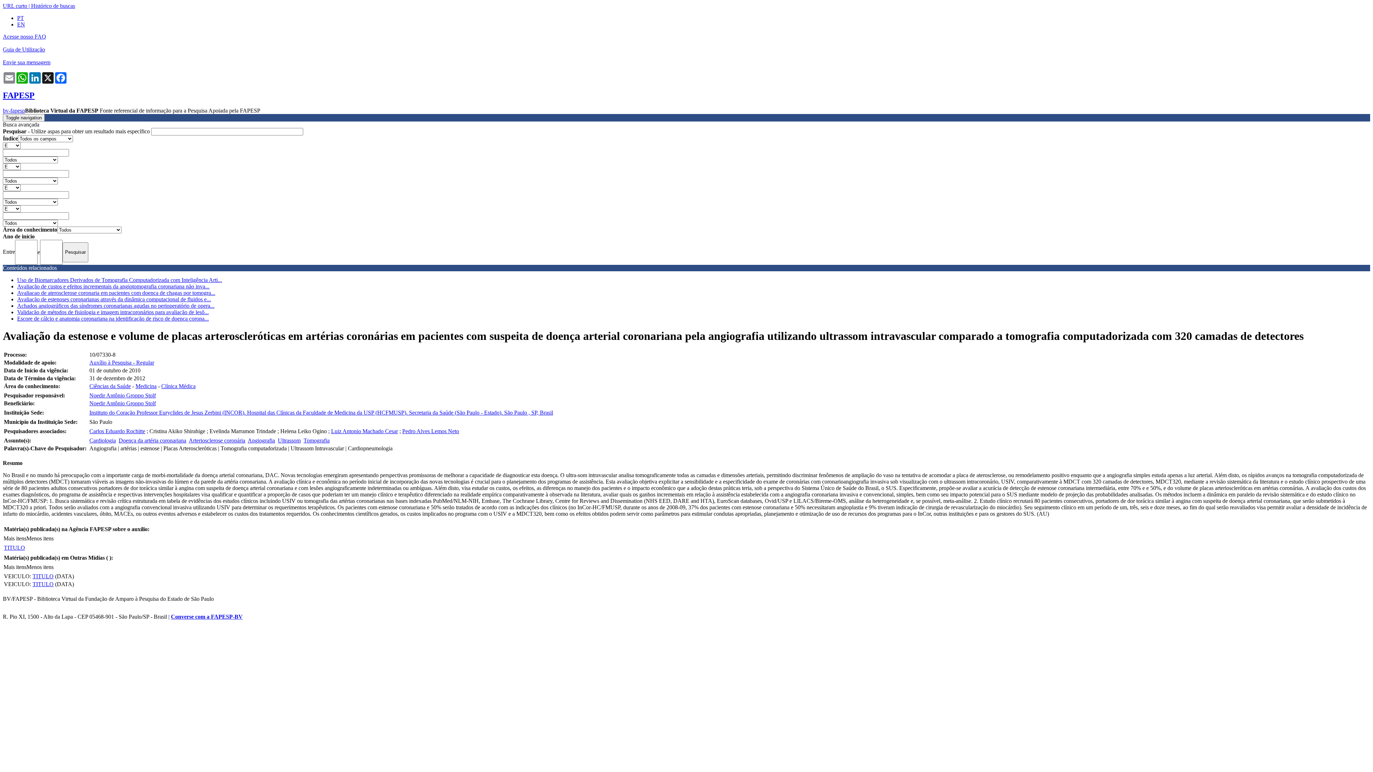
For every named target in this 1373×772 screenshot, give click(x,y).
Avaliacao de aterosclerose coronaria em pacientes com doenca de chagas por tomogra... (116, 293)
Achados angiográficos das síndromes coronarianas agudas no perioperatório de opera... (116, 306)
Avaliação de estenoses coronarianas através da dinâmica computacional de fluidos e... (114, 299)
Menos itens (40, 538)
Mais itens (15, 538)
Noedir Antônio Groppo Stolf (122, 395)
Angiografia (261, 440)
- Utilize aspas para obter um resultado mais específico (77, 131)
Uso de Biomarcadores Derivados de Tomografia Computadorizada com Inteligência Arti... (119, 280)
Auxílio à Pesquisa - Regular (121, 363)
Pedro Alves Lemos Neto (430, 431)
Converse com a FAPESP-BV (207, 617)
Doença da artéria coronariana (152, 440)
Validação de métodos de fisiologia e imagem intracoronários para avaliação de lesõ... (113, 312)
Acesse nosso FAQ (24, 37)
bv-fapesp (14, 111)
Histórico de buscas (53, 6)
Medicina (146, 386)
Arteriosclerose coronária (217, 440)
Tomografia (317, 440)
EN (21, 24)
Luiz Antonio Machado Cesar (364, 431)
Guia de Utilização (24, 49)
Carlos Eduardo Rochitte (117, 431)
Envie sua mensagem (26, 62)
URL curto (15, 6)
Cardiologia (102, 440)
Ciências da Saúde (110, 386)
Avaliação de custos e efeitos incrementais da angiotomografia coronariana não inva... (113, 286)
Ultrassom (289, 440)
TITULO (14, 548)
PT (20, 18)
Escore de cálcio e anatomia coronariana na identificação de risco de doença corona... (113, 319)
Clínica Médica (178, 386)
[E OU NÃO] (12, 145)
